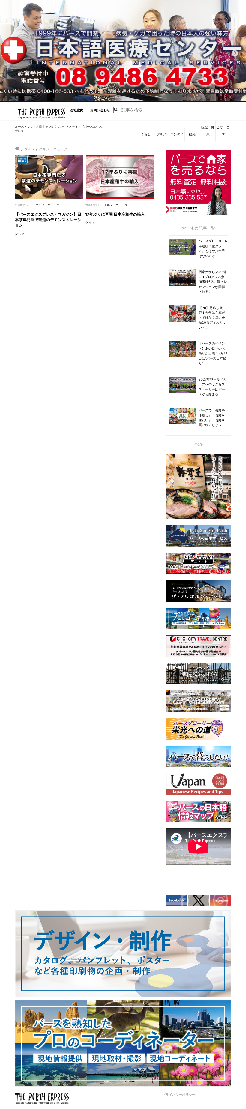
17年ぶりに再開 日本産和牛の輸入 (115, 214)
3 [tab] (127, 96)
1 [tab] (109, 96)
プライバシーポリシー (178, 1095)
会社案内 (76, 110)
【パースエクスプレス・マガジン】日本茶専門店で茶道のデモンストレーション (48, 219)
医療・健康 (207, 130)
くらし (146, 134)
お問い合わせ (100, 110)
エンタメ (177, 134)
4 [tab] (137, 96)
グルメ (161, 134)
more (198, 444)
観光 (192, 134)
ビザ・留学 (223, 130)
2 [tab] (119, 96)
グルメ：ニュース (47, 205)
